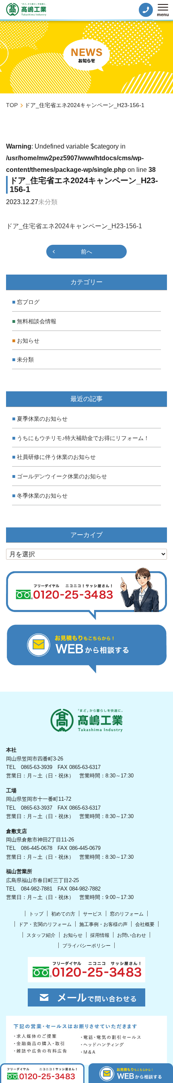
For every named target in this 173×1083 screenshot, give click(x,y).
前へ (86, 251)
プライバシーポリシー (86, 945)
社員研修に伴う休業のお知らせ (56, 457)
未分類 (25, 359)
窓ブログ (28, 302)
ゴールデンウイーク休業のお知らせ (62, 476)
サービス (92, 913)
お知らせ (28, 340)
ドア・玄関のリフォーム (45, 924)
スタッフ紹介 (41, 935)
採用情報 (99, 935)
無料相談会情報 (36, 321)
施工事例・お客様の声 (103, 924)
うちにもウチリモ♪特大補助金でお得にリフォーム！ (83, 438)
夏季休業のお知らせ (42, 418)
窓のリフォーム (127, 913)
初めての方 (63, 913)
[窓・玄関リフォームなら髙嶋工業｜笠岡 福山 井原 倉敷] (26, 9)
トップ (36, 913)
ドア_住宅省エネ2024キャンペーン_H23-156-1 (74, 226)
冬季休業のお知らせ (42, 495)
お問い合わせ (131, 935)
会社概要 (144, 924)
